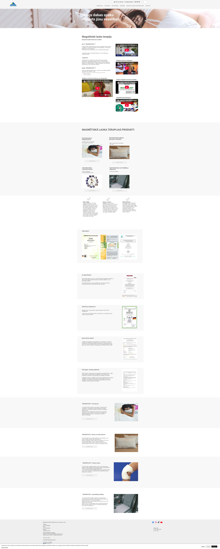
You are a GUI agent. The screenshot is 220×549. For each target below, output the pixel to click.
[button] (91, 246)
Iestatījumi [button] (203, 546)
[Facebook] (135, 2)
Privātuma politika (46, 537)
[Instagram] (137, 2)
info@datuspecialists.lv (57, 535)
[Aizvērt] (218, 546)
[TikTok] (139, 2)
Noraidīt (208, 546)
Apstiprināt (214, 546)
